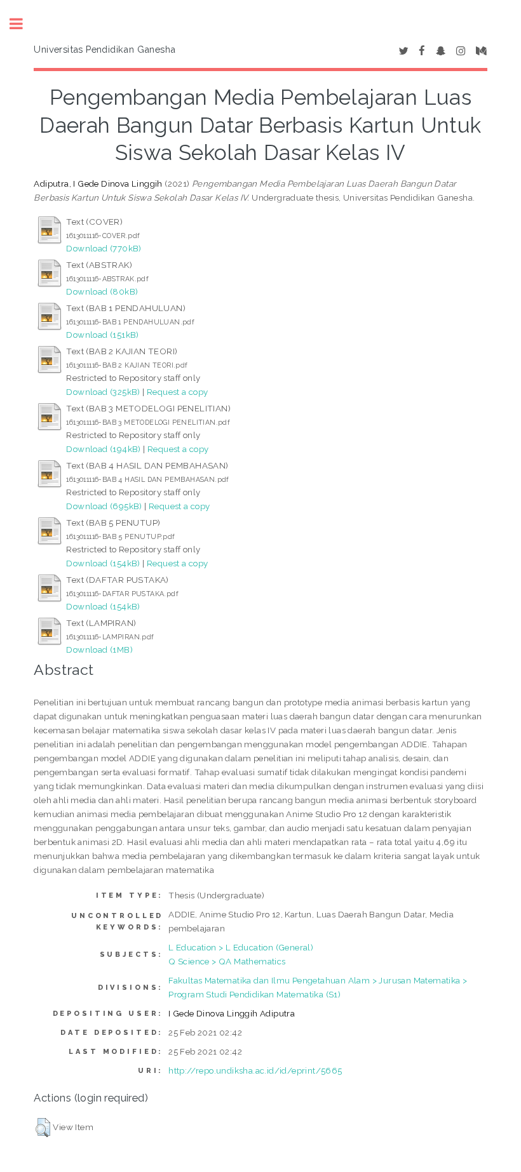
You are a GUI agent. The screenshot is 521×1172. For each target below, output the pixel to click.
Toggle (23, 24)
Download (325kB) (103, 392)
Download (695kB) (104, 506)
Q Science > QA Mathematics (226, 961)
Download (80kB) (102, 291)
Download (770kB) (103, 248)
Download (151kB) (102, 335)
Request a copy (177, 392)
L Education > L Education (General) (240, 947)
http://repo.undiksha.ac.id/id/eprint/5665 (255, 1070)
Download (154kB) (103, 563)
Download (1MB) (99, 649)
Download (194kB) (103, 449)
